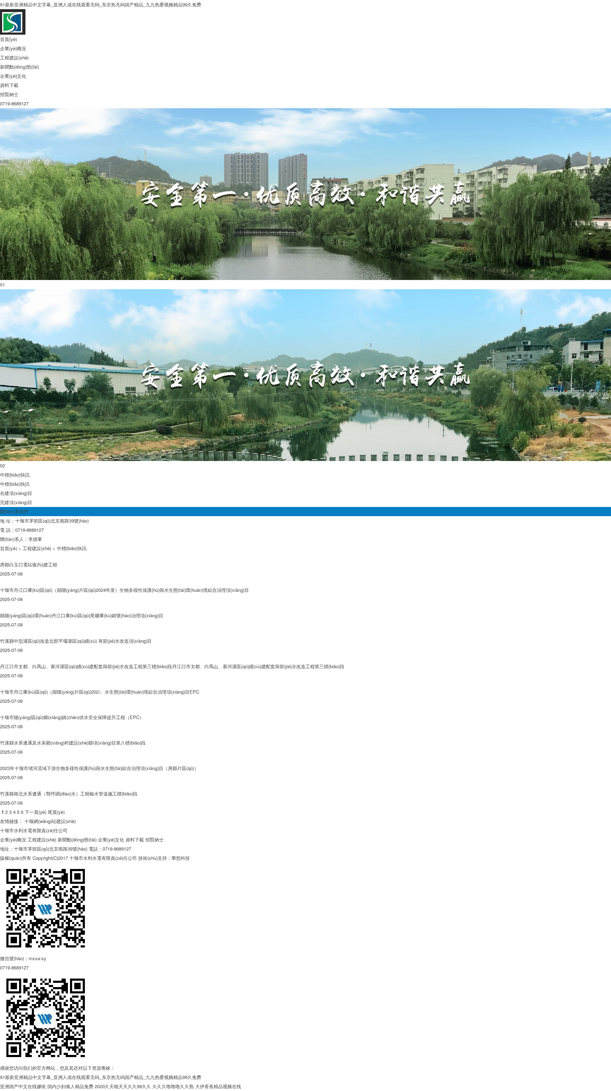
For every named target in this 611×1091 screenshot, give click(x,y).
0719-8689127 (14, 103)
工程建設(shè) (14, 57)
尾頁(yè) (56, 812)
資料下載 (9, 85)
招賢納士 (9, 94)
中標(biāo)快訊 (15, 483)
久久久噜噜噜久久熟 (173, 1086)
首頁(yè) (8, 39)
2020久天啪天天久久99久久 (123, 1086)
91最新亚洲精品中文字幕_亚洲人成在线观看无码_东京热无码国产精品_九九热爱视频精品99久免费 (100, 4)
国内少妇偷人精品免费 (70, 1086)
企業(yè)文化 (13, 75)
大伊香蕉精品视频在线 (218, 1086)
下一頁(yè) (35, 812)
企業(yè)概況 (13, 48)
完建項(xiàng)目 (16, 502)
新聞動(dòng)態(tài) (19, 66)
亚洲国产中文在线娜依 (23, 1086)
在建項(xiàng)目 (16, 493)
